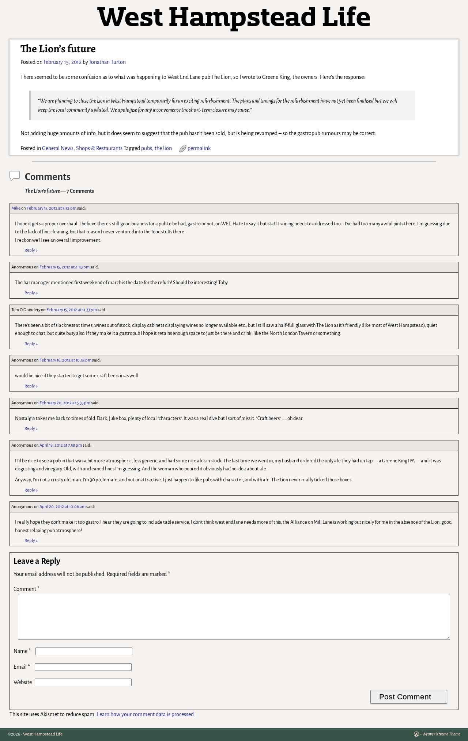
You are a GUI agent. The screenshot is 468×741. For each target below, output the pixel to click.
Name (22, 651)
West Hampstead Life (43, 734)
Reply (31, 250)
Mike (15, 208)
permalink (199, 148)
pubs (146, 148)
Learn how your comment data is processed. (146, 714)
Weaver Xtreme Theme (441, 734)
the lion (163, 148)
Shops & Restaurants (99, 148)
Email (22, 667)
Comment (26, 589)
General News (57, 148)
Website (23, 682)
